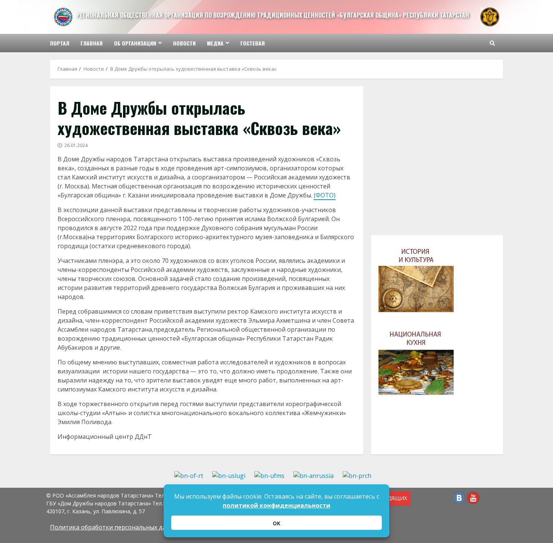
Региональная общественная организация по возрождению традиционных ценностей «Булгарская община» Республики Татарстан (272, 15)
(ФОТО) (325, 195)
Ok (276, 523)
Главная (92, 43)
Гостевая (252, 43)
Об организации (135, 43)
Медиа (215, 43)
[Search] (492, 43)
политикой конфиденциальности (276, 505)
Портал (59, 43)
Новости (184, 43)
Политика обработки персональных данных (115, 527)
